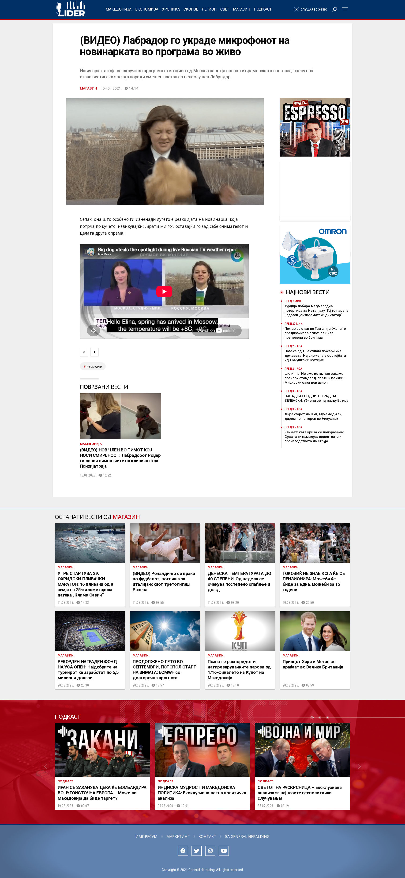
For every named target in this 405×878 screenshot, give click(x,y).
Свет (224, 9)
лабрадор (94, 366)
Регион (209, 9)
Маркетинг (178, 836)
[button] (45, 766)
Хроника (171, 9)
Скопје (191, 9)
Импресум (146, 836)
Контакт (207, 836)
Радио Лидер (70, 9)
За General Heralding (247, 836)
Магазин (241, 9)
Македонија (118, 9)
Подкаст (263, 9)
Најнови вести (308, 292)
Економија (146, 9)
